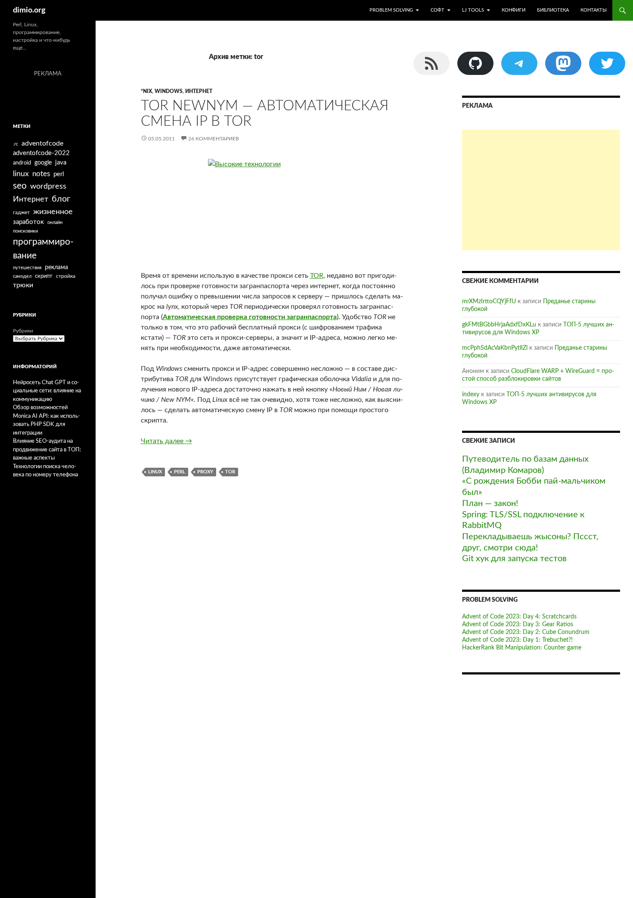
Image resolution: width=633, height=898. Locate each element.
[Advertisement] (541, 190)
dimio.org (29, 10)
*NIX (146, 91)
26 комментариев (213, 138)
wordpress (48, 186)
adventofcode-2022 (41, 153)
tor (230, 471)
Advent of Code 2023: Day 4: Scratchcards (519, 617)
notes (41, 173)
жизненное (53, 212)
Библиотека (553, 10)
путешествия (27, 267)
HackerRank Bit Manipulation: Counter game (521, 648)
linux (155, 471)
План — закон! (490, 503)
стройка (65, 276)
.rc (15, 144)
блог (61, 199)
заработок (28, 222)
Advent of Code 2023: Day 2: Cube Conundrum (526, 632)
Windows (169, 91)
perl (179, 471)
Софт (437, 10)
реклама (56, 267)
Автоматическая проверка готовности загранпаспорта (250, 317)
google (43, 163)
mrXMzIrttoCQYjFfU (489, 301)
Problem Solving (391, 10)
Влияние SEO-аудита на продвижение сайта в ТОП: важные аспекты (47, 449)
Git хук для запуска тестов (514, 558)
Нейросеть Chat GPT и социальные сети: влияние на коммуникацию (47, 391)
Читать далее (166, 441)
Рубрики (23, 330)
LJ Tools (473, 10)
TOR (316, 275)
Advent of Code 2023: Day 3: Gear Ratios (517, 624)
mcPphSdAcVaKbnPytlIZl (495, 348)
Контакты (593, 10)
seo (20, 185)
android (22, 163)
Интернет (198, 91)
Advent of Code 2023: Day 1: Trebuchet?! (517, 640)
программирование (43, 248)
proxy (205, 471)
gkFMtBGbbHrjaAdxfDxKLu (499, 325)
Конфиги (513, 10)
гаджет (21, 212)
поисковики (25, 231)
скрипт (44, 276)
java (60, 162)
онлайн (54, 222)
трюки (23, 285)
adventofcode (42, 143)
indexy (470, 395)
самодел (22, 276)
